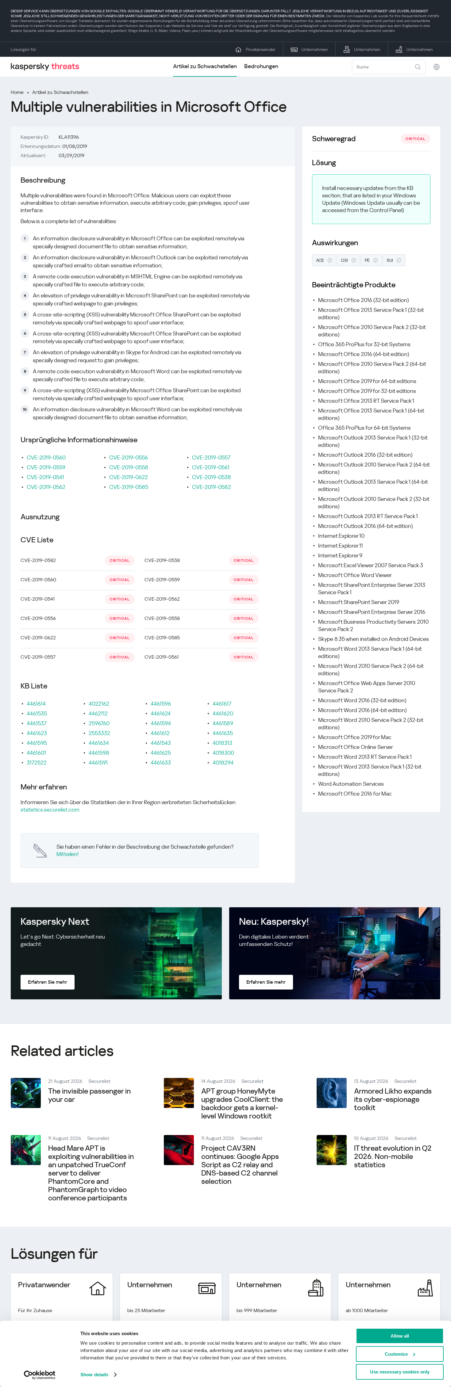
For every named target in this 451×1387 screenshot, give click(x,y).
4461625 (161, 753)
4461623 (37, 733)
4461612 (160, 733)
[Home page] (47, 67)
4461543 (161, 743)
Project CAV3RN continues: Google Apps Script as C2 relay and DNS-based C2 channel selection (240, 1165)
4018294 (223, 762)
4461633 (161, 762)
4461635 (223, 733)
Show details (94, 1374)
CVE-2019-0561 (210, 467)
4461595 (37, 743)
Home (17, 92)
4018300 (223, 753)
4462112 (98, 713)
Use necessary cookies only (400, 1371)
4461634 (99, 743)
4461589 (223, 723)
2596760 (99, 723)
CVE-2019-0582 (211, 487)
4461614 (36, 703)
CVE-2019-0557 (211, 457)
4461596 (161, 703)
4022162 (99, 703)
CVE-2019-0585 (128, 487)
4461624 (161, 713)
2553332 (99, 733)
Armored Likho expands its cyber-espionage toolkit (393, 1099)
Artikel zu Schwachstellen (205, 66)
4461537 (37, 723)
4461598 (99, 753)
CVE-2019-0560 (46, 457)
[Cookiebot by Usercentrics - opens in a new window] (40, 1375)
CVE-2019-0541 (45, 477)
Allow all (400, 1336)
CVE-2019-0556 (128, 457)
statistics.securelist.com (50, 809)
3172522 (37, 762)
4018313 (222, 743)
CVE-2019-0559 (46, 467)
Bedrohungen (261, 66)
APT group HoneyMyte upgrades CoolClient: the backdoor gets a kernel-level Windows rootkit (242, 1103)
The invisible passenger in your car (89, 1095)
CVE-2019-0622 (128, 477)
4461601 (36, 753)
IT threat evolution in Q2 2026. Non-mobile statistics (393, 1156)
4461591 (98, 762)
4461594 (161, 723)
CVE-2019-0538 (211, 477)
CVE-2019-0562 (46, 487)
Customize (396, 1354)
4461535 (37, 713)
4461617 (222, 703)
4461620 (223, 713)
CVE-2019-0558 (128, 467)
